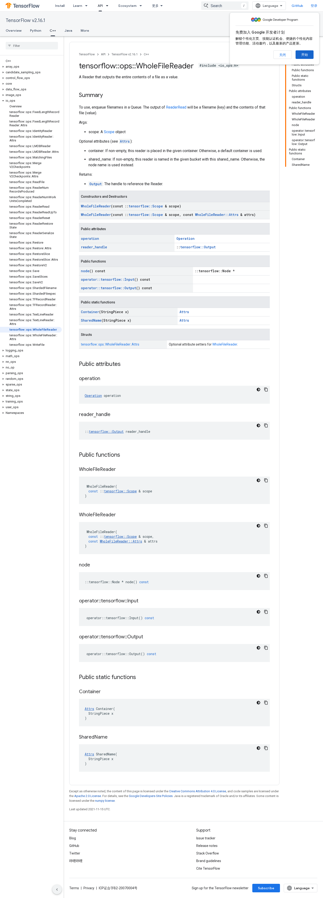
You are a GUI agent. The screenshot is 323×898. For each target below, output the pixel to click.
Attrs (125, 141)
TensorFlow (87, 54)
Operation (185, 238)
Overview (14, 30)
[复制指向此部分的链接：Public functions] (125, 455)
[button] (31, 67)
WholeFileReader (96, 206)
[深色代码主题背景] (258, 389)
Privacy (88, 888)
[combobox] (225, 5)
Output (95, 184)
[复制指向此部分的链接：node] (95, 565)
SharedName (91, 320)
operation (90, 238)
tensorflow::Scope (146, 206)
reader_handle (94, 247)
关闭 (282, 55)
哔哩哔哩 (76, 861)
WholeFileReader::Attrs (216, 214)
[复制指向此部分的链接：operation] (105, 379)
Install (60, 6)
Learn (77, 6)
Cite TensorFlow (208, 868)
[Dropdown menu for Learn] (87, 5)
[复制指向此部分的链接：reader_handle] (115, 415)
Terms (74, 888)
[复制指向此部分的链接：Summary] (107, 95)
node (85, 271)
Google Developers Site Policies (151, 796)
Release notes (207, 846)
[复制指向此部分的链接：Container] (105, 692)
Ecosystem (127, 6)
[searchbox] (32, 45)
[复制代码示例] (266, 389)
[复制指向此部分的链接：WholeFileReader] (120, 470)
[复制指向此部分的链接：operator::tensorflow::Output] (148, 637)
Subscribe (266, 888)
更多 (155, 6)
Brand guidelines (208, 861)
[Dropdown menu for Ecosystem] (142, 5)
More (85, 30)
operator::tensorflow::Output (108, 288)
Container (90, 312)
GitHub (297, 6)
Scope (109, 132)
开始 (304, 55)
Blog (72, 838)
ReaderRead (176, 107)
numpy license (105, 800)
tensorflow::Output (198, 247)
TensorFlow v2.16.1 (25, 20)
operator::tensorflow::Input (107, 279)
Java (68, 30)
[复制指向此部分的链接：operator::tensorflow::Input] (143, 601)
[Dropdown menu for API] (108, 5)
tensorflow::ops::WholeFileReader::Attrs (110, 344)
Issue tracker (205, 838)
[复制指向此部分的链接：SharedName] (112, 737)
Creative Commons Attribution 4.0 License (197, 791)
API (100, 6)
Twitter (74, 853)
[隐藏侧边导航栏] (57, 889)
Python (35, 30)
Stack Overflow (207, 853)
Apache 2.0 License (87, 796)
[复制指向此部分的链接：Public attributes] (125, 364)
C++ (53, 30)
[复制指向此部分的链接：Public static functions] (140, 677)
